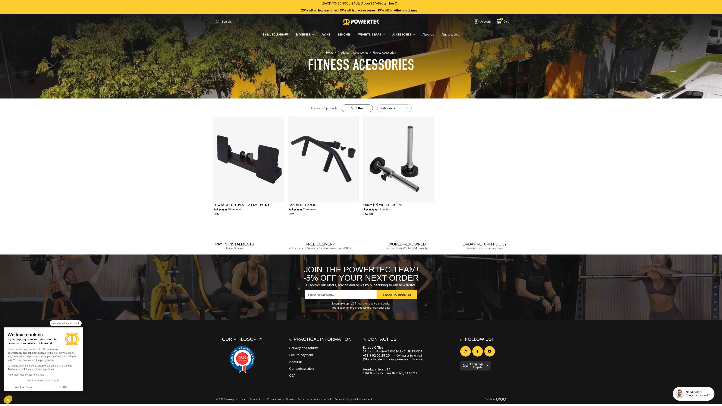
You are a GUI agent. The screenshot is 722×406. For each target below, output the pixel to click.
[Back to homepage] (361, 22)
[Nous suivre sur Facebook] (477, 351)
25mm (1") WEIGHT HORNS (383, 205)
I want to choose (23, 387)
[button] (7, 399)
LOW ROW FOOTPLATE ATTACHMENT (241, 205)
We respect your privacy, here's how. (26, 374)
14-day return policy (485, 244)
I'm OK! (63, 387)
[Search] (216, 21)
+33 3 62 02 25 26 (376, 355)
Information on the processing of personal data (361, 307)
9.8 (244, 357)
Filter (359, 108)
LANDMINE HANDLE (302, 205)
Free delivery (320, 244)
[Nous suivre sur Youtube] (489, 351)
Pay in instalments (234, 244)
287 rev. (242, 360)
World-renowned (407, 244)
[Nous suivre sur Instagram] (465, 351)
